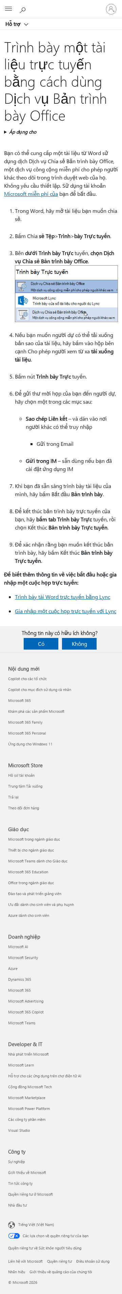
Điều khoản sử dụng (92, 1261)
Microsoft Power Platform (29, 1108)
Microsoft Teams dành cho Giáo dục (37, 860)
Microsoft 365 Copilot (26, 1011)
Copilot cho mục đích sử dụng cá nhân (39, 689)
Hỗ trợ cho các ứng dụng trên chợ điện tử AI (44, 1075)
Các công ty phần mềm (26, 1119)
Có (41, 643)
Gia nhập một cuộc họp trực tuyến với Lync (65, 611)
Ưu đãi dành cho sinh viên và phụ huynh (41, 904)
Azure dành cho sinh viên (28, 915)
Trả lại (13, 797)
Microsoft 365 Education (28, 871)
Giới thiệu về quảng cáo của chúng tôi (60, 1271)
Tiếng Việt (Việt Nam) (36, 1224)
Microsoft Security (23, 957)
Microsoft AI (18, 946)
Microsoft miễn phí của (31, 193)
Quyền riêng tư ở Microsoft (30, 1194)
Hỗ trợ (13, 23)
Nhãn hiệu (16, 1271)
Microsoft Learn (21, 1065)
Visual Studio (19, 1130)
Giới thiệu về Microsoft (27, 1172)
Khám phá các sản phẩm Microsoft (36, 711)
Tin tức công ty (20, 1183)
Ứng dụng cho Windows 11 (30, 743)
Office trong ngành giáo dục (31, 882)
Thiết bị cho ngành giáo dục (31, 850)
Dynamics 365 (19, 979)
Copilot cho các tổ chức (27, 678)
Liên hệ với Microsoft (25, 1261)
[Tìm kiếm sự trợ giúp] (23, 8)
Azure (13, 968)
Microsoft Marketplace (26, 1097)
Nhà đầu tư (17, 1205)
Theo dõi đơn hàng (23, 807)
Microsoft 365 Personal (27, 733)
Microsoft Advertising (25, 1001)
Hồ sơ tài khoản (21, 775)
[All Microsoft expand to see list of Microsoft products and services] (8, 9)
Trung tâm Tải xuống (25, 786)
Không (79, 643)
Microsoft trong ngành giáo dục (34, 839)
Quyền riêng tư (59, 1261)
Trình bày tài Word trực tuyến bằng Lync (62, 596)
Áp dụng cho (22, 132)
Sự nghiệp (16, 1161)
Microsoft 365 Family (25, 722)
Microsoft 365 (19, 700)
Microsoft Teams (22, 1022)
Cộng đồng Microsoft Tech (30, 1086)
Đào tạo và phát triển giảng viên (34, 893)
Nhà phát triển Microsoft (28, 1054)
